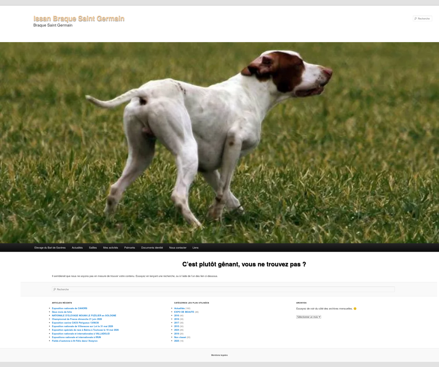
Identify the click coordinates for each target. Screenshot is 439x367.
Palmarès (129, 247)
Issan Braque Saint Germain (78, 18)
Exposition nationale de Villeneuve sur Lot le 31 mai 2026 (82, 326)
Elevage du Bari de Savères (50, 247)
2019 (176, 333)
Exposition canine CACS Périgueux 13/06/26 (75, 322)
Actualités (77, 247)
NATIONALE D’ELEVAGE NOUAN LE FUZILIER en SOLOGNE (84, 315)
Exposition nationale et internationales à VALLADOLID (81, 333)
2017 (176, 322)
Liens (196, 247)
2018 (176, 319)
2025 (176, 340)
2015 (176, 326)
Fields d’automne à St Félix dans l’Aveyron (75, 340)
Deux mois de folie (62, 311)
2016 (176, 315)
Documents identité (152, 247)
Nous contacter (177, 247)
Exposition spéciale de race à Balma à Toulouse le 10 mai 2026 (85, 329)
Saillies (93, 247)
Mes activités (110, 247)
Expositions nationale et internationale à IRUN (76, 337)
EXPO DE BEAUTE (184, 311)
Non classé (180, 337)
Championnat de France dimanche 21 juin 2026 (77, 319)
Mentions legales (219, 355)
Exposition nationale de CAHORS (69, 308)
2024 (176, 329)
